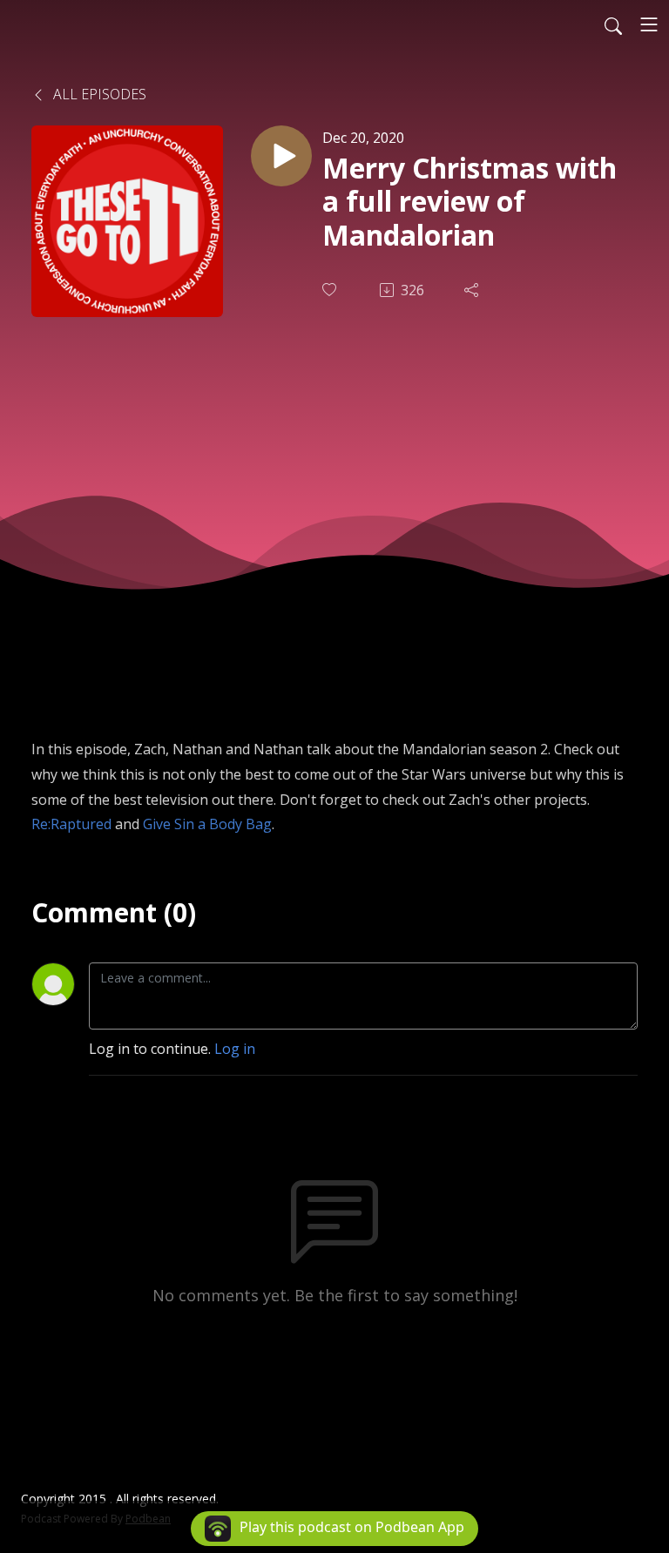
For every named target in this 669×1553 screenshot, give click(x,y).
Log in (234, 1048)
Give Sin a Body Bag (207, 824)
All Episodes (98, 94)
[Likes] (331, 289)
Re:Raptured (71, 824)
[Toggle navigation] (649, 24)
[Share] (473, 290)
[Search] (613, 24)
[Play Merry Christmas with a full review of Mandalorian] (281, 155)
